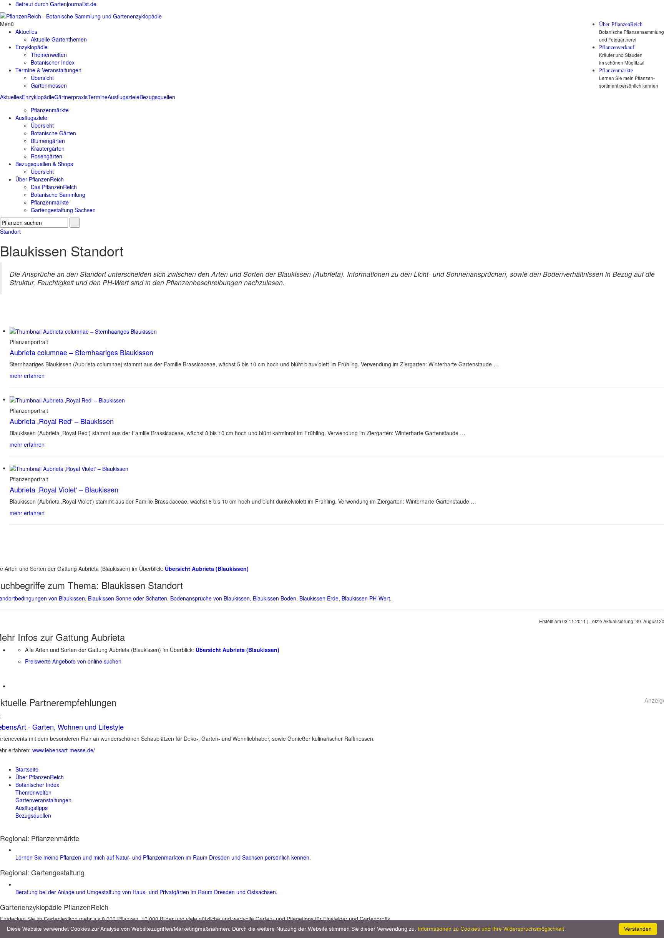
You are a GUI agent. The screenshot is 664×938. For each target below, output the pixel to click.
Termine (98, 97)
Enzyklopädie (38, 97)
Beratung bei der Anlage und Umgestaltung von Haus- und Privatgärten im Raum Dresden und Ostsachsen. (146, 892)
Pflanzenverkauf (616, 47)
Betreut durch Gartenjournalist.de (55, 4)
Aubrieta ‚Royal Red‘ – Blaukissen (62, 421)
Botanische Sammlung (58, 194)
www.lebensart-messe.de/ (63, 750)
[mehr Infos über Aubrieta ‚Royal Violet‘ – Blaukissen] (69, 468)
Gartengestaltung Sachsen (63, 210)
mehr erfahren (27, 375)
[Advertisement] (55, 676)
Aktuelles (11, 97)
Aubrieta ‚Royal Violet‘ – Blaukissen (64, 489)
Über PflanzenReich (620, 24)
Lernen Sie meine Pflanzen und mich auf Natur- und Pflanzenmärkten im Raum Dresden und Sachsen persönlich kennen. (163, 857)
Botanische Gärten (53, 133)
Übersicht (42, 77)
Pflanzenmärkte (616, 70)
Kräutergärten (48, 148)
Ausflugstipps (31, 808)
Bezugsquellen (157, 97)
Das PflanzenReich (54, 187)
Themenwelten (49, 54)
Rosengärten (46, 156)
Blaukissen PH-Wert (366, 598)
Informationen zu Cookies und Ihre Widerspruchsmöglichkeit (491, 929)
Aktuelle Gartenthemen (59, 39)
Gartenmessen (49, 85)
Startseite (26, 769)
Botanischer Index (53, 62)
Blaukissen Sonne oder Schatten (127, 598)
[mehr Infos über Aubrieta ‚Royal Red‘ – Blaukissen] (67, 399)
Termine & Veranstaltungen (48, 70)
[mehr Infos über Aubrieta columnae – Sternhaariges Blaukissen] (83, 330)
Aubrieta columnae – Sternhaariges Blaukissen (81, 352)
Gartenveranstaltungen (43, 800)
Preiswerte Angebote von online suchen (73, 661)
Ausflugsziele (123, 97)
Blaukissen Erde (319, 598)
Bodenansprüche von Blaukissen (210, 598)
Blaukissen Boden (274, 598)
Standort (10, 231)
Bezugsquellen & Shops (44, 164)
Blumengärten (48, 141)
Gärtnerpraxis (71, 97)
